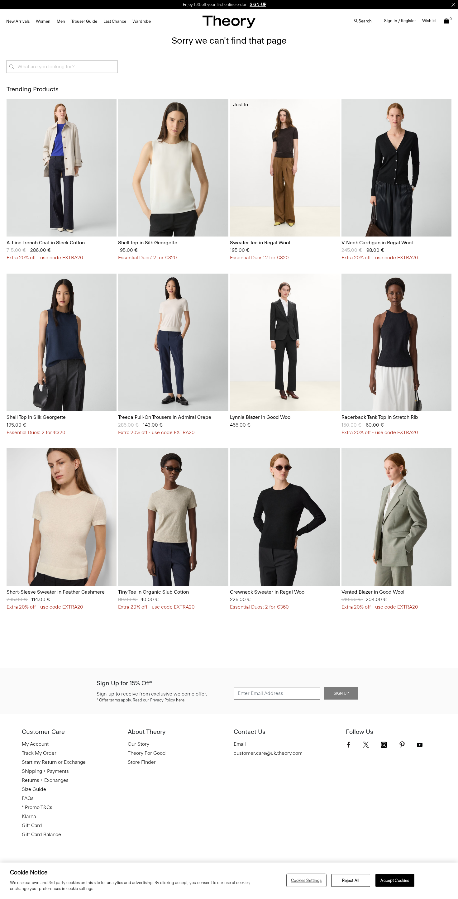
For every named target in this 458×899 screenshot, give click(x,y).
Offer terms (109, 700)
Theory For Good (147, 753)
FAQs (28, 798)
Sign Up (341, 693)
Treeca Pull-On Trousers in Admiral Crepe (164, 417)
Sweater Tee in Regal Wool (260, 243)
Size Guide (34, 789)
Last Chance (114, 21)
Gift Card (32, 825)
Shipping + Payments (45, 771)
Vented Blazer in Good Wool (372, 592)
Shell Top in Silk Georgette (147, 243)
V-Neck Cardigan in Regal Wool (377, 243)
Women (43, 21)
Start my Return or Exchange (54, 762)
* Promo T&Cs (37, 807)
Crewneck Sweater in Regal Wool (268, 592)
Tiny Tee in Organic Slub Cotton (153, 592)
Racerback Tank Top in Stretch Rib (379, 417)
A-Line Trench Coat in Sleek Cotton (46, 243)
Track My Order (39, 753)
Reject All (350, 880)
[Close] (453, 5)
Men (61, 21)
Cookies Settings (306, 880)
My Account (35, 744)
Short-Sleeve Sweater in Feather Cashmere (56, 592)
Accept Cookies (394, 880)
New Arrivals (18, 21)
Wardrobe (141, 21)
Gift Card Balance (41, 834)
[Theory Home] (229, 21)
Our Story (138, 744)
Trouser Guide (84, 21)
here (180, 700)
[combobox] (62, 66)
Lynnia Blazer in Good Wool (261, 417)
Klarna (29, 816)
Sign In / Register (400, 20)
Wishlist (429, 20)
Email (240, 744)
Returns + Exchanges (45, 780)
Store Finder (142, 762)
